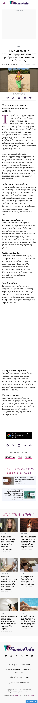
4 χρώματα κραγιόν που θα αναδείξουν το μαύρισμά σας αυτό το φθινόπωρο (8, 542)
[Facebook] (7, 97)
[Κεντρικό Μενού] (4, 3)
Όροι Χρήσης (25, 664)
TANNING (29, 457)
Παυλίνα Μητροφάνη (11, 65)
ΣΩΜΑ (19, 46)
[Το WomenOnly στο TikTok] (16, 656)
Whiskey (31, 695)
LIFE (2, 613)
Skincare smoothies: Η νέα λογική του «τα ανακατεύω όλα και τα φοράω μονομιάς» (9, 582)
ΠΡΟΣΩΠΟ (5, 574)
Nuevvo (15, 695)
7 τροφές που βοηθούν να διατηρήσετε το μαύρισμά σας (28, 580)
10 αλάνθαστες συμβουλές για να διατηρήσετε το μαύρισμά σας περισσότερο (28, 621)
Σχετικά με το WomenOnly (19, 682)
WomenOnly (19, 648)
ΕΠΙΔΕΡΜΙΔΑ (10, 457)
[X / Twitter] (13, 97)
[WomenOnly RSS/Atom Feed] (32, 656)
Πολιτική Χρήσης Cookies (19, 677)
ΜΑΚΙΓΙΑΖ (5, 534)
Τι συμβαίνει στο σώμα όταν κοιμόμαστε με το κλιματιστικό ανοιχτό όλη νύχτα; (9, 622)
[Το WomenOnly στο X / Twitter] (21, 656)
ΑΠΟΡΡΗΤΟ (32, 701)
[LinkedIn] (19, 97)
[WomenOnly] (19, 3)
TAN (20, 457)
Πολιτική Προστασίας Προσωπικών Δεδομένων (19, 671)
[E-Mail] (24, 97)
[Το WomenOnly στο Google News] (26, 656)
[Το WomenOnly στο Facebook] (5, 656)
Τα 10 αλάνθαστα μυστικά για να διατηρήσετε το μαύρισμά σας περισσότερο (28, 541)
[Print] (30, 97)
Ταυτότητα (12, 664)
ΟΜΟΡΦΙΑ (25, 534)
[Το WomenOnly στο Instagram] (11, 656)
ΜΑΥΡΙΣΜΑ (15, 452)
